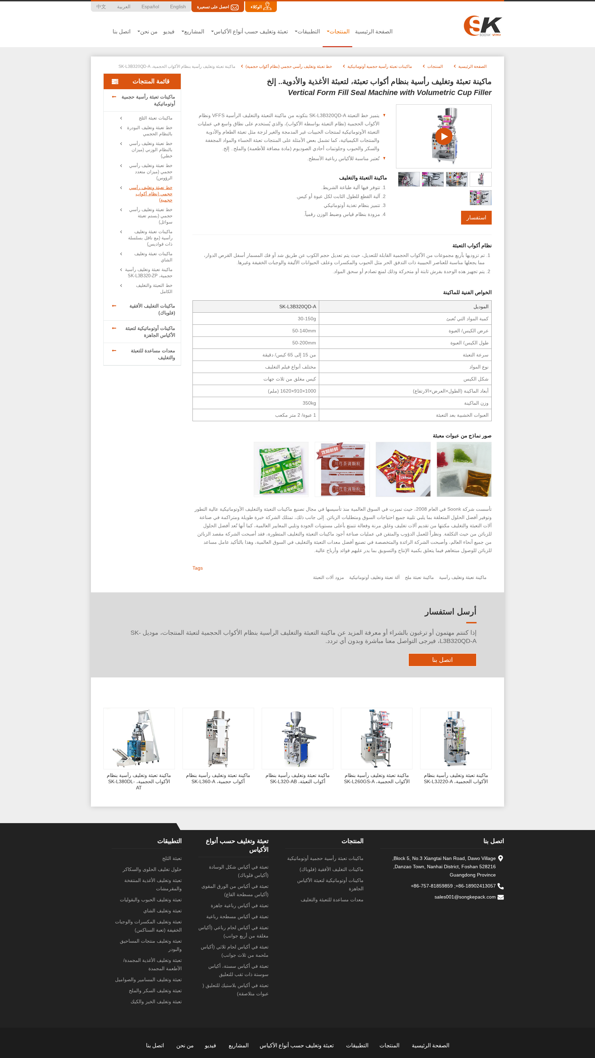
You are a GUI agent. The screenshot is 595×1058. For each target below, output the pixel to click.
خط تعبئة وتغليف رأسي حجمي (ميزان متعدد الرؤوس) (151, 171)
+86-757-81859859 (432, 886)
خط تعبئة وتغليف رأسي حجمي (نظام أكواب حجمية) (289, 66)
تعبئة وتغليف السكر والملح (155, 990)
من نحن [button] (149, 31)
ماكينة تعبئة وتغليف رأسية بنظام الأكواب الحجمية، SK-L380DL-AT (139, 781)
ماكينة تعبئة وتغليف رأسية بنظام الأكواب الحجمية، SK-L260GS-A (377, 778)
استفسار (476, 217)
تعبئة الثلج (172, 858)
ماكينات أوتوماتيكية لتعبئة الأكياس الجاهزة (150, 331)
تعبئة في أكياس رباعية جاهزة (240, 905)
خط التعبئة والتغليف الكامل (154, 288)
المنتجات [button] (339, 31)
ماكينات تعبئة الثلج (156, 118)
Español (150, 6)
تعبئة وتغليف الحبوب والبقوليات (151, 899)
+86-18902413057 (476, 886)
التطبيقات (169, 841)
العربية (124, 6)
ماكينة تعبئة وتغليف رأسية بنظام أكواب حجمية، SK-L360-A (218, 778)
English (178, 6)
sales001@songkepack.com (465, 897)
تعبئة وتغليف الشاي (162, 910)
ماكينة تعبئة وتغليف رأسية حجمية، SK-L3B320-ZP (149, 272)
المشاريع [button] (194, 31)
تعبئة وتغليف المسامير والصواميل (148, 979)
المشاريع (239, 1045)
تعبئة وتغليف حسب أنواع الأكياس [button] (251, 31)
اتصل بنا (122, 31)
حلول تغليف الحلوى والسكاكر (152, 869)
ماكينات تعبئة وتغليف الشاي (153, 256)
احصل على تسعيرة (213, 6)
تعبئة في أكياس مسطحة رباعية (237, 916)
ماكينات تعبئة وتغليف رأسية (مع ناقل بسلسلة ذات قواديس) (150, 238)
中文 (101, 6)
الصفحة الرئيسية (374, 31)
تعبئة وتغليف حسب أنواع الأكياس (297, 1045)
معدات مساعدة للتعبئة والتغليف (153, 354)
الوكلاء (256, 6)
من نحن (185, 1045)
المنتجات (435, 66)
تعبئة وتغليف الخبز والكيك (156, 1001)
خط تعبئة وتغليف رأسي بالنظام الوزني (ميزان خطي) (151, 149)
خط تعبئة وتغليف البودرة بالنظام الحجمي (150, 130)
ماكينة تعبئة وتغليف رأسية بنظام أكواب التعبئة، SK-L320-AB (297, 778)
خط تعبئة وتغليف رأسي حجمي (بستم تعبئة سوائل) (151, 216)
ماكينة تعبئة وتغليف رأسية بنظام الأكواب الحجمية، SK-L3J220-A (456, 778)
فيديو (169, 31)
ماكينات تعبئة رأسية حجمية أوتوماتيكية (379, 66)
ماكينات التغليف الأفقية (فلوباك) (152, 309)
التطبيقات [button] (309, 31)
